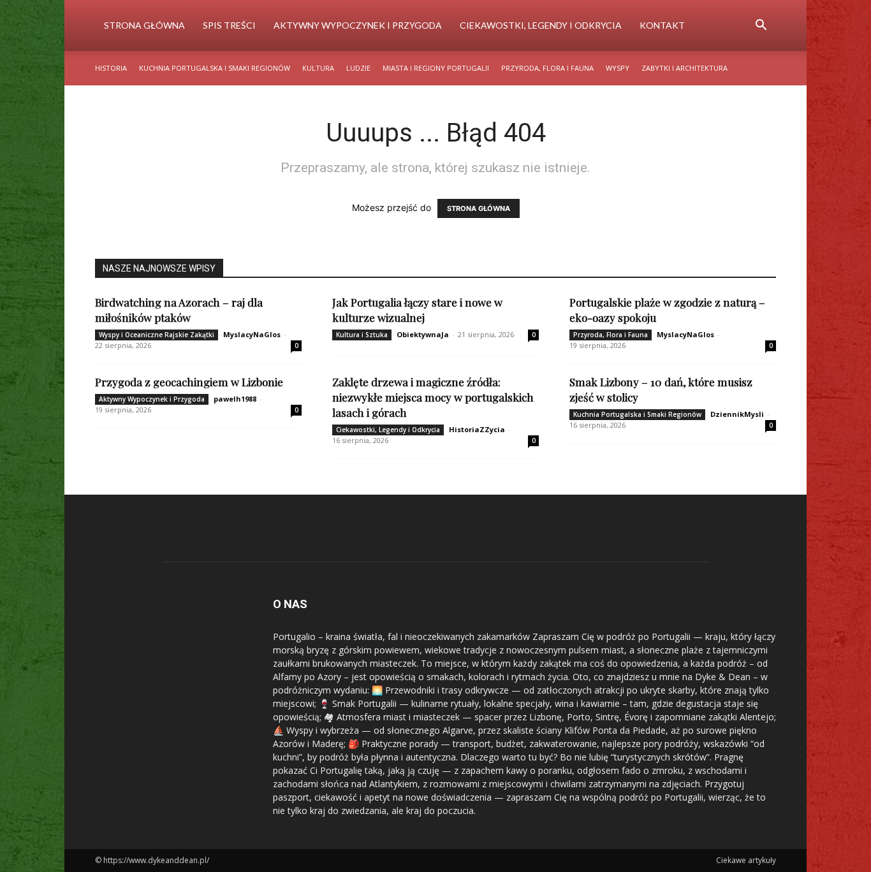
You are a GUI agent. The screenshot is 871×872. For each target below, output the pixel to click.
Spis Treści (229, 25)
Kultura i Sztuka (362, 334)
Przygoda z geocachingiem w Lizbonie (189, 382)
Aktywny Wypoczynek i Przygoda (358, 25)
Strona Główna (144, 25)
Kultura (318, 68)
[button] (760, 26)
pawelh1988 (235, 398)
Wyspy (617, 68)
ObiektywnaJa (423, 334)
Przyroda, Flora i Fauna (547, 68)
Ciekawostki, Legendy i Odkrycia (541, 25)
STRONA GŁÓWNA (478, 208)
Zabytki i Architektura (684, 68)
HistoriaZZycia (477, 429)
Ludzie (358, 68)
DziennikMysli (737, 414)
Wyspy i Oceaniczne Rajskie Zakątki (156, 334)
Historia (111, 68)
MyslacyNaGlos (252, 334)
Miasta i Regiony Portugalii (436, 68)
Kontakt (662, 25)
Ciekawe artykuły (746, 860)
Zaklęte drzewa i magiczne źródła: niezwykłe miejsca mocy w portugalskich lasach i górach (433, 397)
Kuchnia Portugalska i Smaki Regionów (214, 68)
